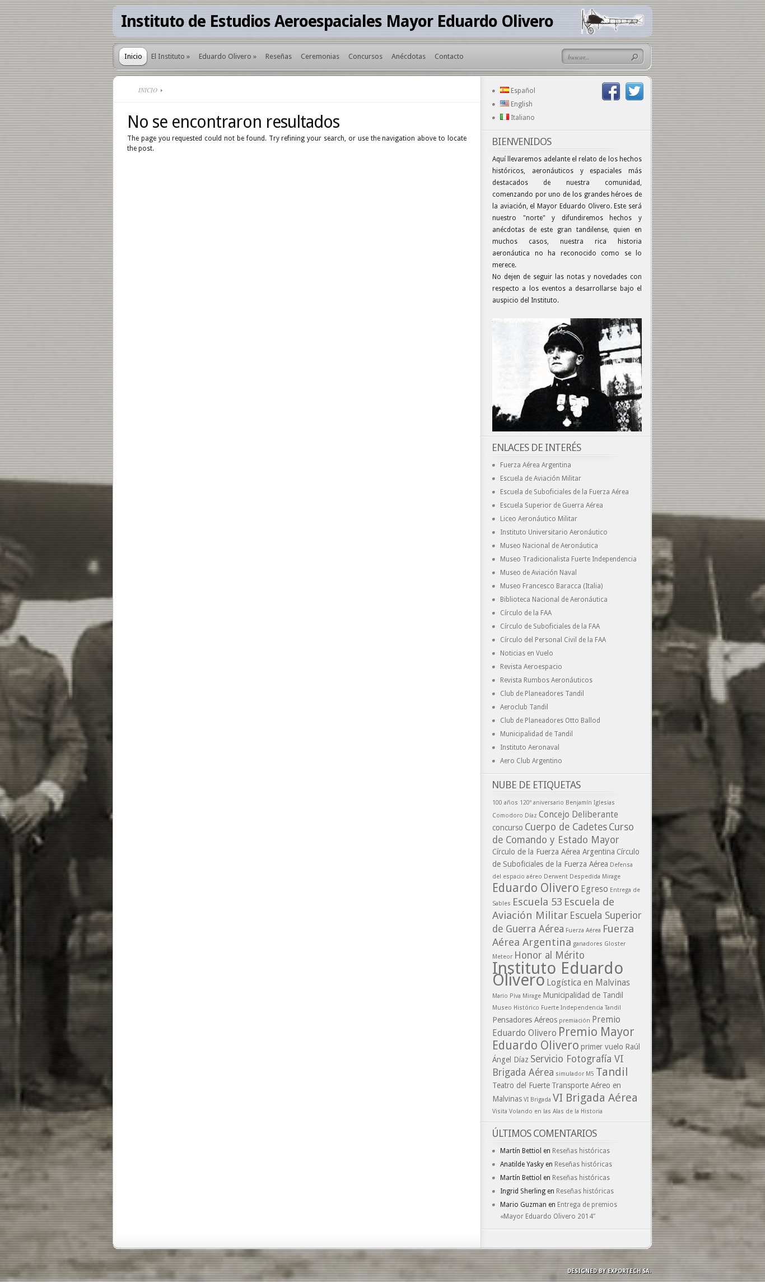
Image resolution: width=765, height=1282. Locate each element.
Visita (499, 1111)
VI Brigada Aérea (595, 1097)
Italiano (522, 118)
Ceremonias (320, 56)
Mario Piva (506, 996)
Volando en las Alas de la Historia (556, 1111)
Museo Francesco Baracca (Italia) (551, 586)
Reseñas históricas (581, 1151)
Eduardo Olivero (535, 888)
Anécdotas (408, 56)
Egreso (594, 889)
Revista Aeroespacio (531, 667)
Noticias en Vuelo (526, 653)
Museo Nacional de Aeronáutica (549, 546)
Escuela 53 (537, 901)
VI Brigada (537, 1099)
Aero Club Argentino (531, 761)
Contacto (449, 56)
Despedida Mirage (595, 876)
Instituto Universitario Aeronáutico (554, 532)
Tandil (612, 1072)
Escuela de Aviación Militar (540, 478)
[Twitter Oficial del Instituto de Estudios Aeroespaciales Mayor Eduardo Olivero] (634, 91)
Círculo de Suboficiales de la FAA (550, 626)
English (521, 104)
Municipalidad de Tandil (536, 734)
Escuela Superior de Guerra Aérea (551, 505)
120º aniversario (542, 802)
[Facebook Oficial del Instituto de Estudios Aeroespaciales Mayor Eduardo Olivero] (611, 91)
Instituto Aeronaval (529, 747)
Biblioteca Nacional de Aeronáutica (554, 599)
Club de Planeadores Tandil (542, 694)
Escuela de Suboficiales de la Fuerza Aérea (564, 492)
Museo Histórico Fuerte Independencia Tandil (556, 1007)
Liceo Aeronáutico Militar (538, 519)
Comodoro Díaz (514, 815)
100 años (505, 802)
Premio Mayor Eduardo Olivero (563, 1038)
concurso (507, 827)
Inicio (133, 56)
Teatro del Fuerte (521, 1085)
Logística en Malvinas (588, 982)
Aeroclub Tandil (524, 707)
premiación (574, 1020)
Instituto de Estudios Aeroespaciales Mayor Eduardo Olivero (337, 21)
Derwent (556, 876)
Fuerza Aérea (583, 930)
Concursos (365, 56)
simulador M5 (575, 1073)
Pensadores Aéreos (524, 1019)
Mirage (532, 996)
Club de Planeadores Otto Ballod (550, 720)
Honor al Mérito (549, 955)
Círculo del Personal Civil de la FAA (553, 640)
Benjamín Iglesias (590, 802)
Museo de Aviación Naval (538, 573)
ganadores (588, 943)
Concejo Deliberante (578, 814)
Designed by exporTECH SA (608, 1271)
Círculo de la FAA (526, 613)
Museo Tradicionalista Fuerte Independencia (568, 559)
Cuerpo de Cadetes (566, 827)
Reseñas (278, 56)
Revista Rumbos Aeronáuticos (546, 680)
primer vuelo (602, 1046)
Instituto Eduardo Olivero (557, 974)
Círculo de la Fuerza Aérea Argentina (553, 851)
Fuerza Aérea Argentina (535, 465)
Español (522, 91)
